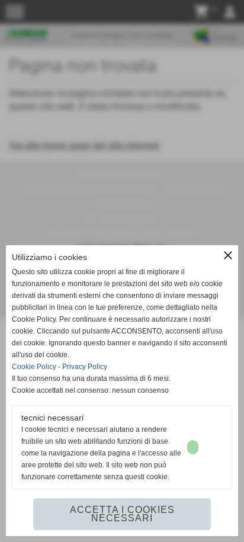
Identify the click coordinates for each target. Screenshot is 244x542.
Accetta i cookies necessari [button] (122, 514)
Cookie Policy (34, 367)
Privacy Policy (84, 367)
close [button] (228, 255)
